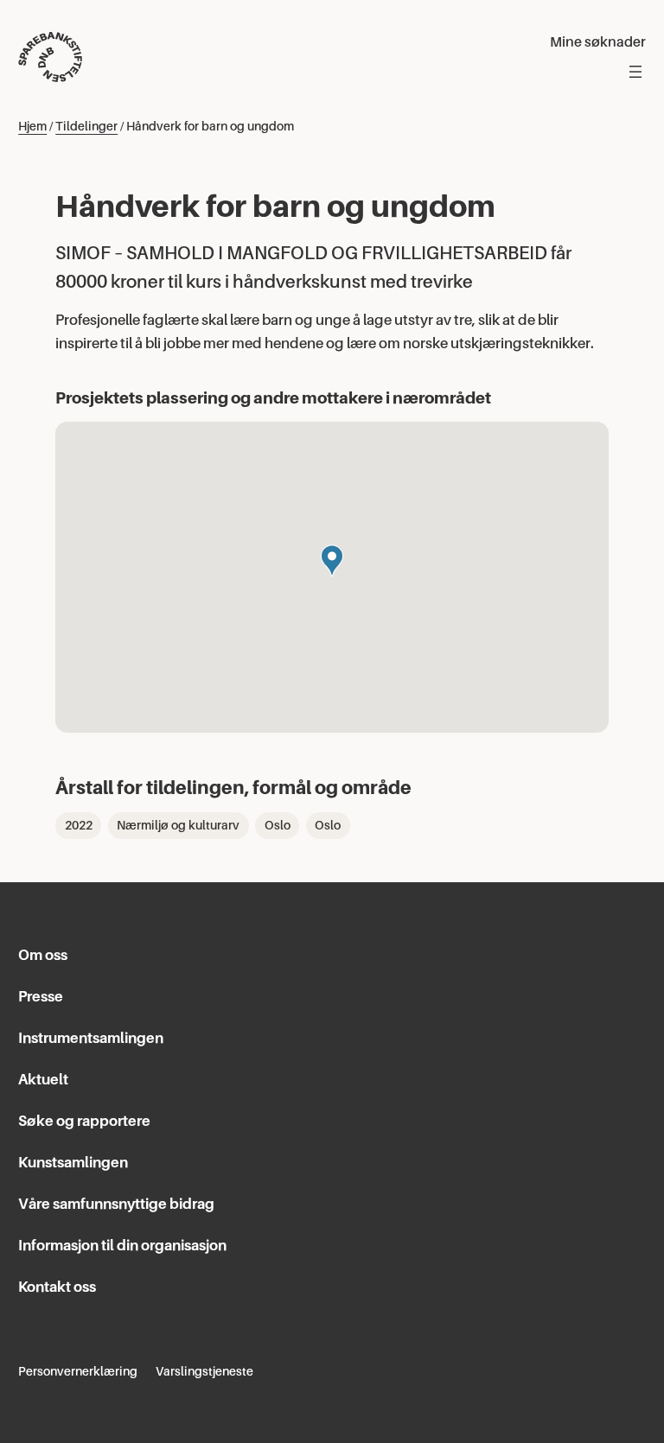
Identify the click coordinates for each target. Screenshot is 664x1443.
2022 (79, 825)
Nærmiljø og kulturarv (178, 825)
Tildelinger (86, 126)
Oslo (277, 825)
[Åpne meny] (635, 71)
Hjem (32, 126)
